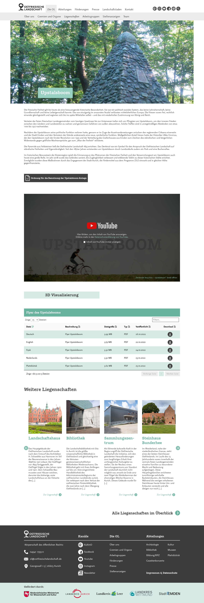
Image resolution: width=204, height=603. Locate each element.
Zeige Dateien (35, 320)
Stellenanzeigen (111, 16)
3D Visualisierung (62, 295)
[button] (171, 334)
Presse (95, 9)
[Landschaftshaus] (45, 417)
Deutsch (30, 334)
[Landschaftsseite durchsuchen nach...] (178, 9)
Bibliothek (75, 438)
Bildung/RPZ (153, 555)
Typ (125, 326)
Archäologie (152, 544)
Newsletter (89, 572)
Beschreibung (71, 326)
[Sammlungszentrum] (121, 417)
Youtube (88, 558)
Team (126, 16)
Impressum (153, 572)
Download (168, 326)
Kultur (171, 544)
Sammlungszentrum (119, 440)
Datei (28, 326)
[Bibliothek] (83, 417)
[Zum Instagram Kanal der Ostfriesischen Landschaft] (159, 9)
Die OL (51, 9)
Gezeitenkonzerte (155, 560)
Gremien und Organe (49, 16)
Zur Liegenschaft (50, 494)
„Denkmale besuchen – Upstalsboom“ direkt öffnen (156, 278)
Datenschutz (170, 572)
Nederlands (31, 358)
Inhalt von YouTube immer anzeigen (103, 242)
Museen (172, 549)
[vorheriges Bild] (26, 448)
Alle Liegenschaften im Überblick (142, 513)
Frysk (28, 350)
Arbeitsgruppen (91, 16)
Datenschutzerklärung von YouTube (111, 237)
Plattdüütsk (31, 366)
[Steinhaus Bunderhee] (159, 417)
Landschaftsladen (112, 9)
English (29, 342)
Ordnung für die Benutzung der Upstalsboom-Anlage (58, 178)
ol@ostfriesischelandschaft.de (45, 558)
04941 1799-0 (37, 551)
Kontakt (129, 9)
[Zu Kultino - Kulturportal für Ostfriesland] (155, 9)
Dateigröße (109, 326)
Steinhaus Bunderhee (152, 440)
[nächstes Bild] (178, 448)
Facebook (89, 551)
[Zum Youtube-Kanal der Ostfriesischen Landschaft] (164, 9)
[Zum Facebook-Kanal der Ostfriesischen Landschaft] (169, 9)
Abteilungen (64, 9)
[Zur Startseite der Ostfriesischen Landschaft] (31, 7)
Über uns (29, 16)
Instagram (89, 565)
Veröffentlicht (142, 326)
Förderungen (82, 9)
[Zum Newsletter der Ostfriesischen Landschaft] (174, 9)
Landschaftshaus (44, 438)
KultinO (88, 544)
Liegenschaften (71, 16)
